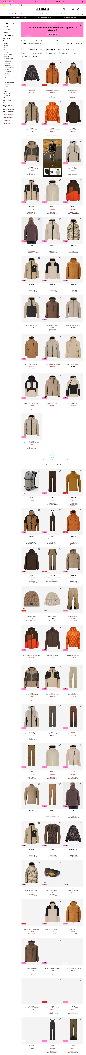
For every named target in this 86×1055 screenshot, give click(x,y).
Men (11, 9)
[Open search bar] (81, 14)
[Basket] (82, 9)
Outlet (6, 4)
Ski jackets (53, 40)
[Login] (68, 9)
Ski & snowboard (43, 40)
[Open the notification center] (73, 9)
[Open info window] (82, 2)
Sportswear (29, 40)
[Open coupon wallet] (64, 9)
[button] (68, 43)
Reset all (36, 56)
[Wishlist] (78, 9)
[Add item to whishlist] (39, 63)
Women (5, 9)
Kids (17, 9)
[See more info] (31, 97)
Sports (35, 40)
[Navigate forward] (78, 14)
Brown (59, 40)
